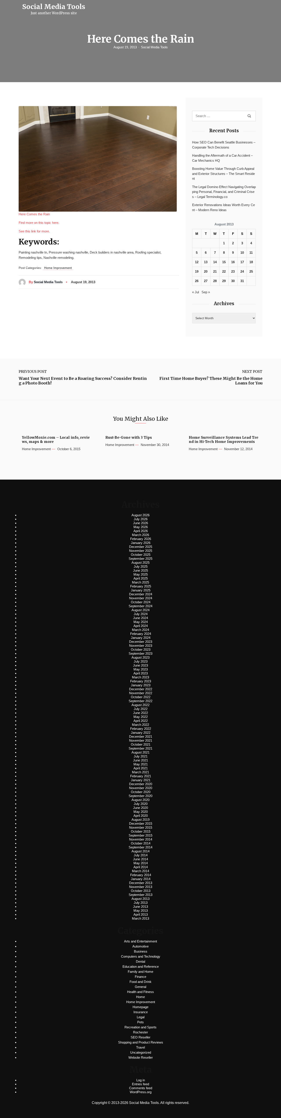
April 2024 (140, 626)
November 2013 (140, 887)
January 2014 (140, 879)
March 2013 (140, 918)
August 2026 (140, 515)
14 (215, 262)
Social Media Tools (154, 47)
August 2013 (140, 899)
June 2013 (140, 906)
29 (224, 281)
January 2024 (140, 638)
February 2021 (140, 776)
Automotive (140, 946)
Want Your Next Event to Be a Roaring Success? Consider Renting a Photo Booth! (83, 381)
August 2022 (140, 705)
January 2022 (140, 732)
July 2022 (141, 709)
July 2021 (141, 756)
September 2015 (140, 835)
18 (251, 262)
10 (242, 252)
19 (196, 271)
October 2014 (140, 843)
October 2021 (140, 744)
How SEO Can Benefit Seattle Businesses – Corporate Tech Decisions (223, 144)
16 (233, 262)
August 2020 (140, 800)
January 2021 (140, 780)
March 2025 (140, 582)
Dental (140, 961)
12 (196, 262)
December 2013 (140, 883)
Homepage (140, 1007)
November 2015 (140, 827)
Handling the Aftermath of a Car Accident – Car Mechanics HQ (222, 158)
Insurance (140, 1012)
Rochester (140, 1032)
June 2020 (140, 808)
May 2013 (140, 910)
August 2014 (140, 851)
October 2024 (140, 602)
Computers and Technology (140, 956)
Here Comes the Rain (34, 214)
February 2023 (140, 681)
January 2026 (140, 543)
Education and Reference (140, 966)
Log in (140, 1080)
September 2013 (140, 895)
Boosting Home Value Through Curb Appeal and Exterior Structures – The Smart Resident (223, 173)
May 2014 (140, 863)
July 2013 (141, 902)
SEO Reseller (140, 1037)
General (140, 987)
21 (215, 271)
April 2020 (140, 815)
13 (205, 262)
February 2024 (140, 634)
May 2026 (140, 527)
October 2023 (140, 649)
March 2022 (140, 725)
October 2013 (140, 891)
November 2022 (140, 693)
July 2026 (141, 519)
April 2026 (140, 531)
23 (233, 271)
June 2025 (140, 570)
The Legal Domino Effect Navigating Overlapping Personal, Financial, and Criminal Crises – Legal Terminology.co (224, 192)
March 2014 (140, 871)
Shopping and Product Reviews (140, 1042)
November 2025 (140, 551)
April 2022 (140, 721)
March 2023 (140, 677)
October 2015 (140, 831)
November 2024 (140, 598)
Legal (140, 1017)
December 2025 (140, 547)
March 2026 (140, 535)
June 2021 (140, 760)
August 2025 (140, 562)
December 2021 (140, 736)
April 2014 (140, 867)
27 (205, 281)
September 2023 (140, 653)
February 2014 (140, 875)
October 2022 (140, 697)
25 (251, 271)
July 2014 (141, 855)
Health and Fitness (140, 992)
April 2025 (140, 578)
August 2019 (140, 819)
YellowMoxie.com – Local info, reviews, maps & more (56, 439)
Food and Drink (140, 982)
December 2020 (140, 784)
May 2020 (140, 812)
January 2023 (140, 685)
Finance (140, 976)
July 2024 (141, 614)
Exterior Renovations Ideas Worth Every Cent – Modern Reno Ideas (223, 207)
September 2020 (140, 796)
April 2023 (140, 673)
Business (140, 951)
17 (242, 262)
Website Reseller (140, 1057)
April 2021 (140, 768)
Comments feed (140, 1088)
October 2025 (140, 554)
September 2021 (140, 748)
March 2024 (140, 630)
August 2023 (140, 657)
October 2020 (140, 792)
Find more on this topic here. (39, 223)
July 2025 (141, 566)
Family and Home (140, 971)
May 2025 (140, 574)
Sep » (206, 292)
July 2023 (141, 661)
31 (242, 281)
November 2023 (140, 645)
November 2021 (140, 740)
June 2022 (140, 713)
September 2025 (140, 558)
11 (251, 252)
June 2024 (140, 618)
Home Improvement (58, 268)
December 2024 (140, 594)
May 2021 (140, 764)
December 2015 (140, 823)
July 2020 (141, 804)
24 (242, 271)
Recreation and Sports (140, 1027)
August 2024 (140, 610)
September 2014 (140, 847)
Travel (140, 1047)
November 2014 (140, 839)
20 (205, 271)
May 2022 (140, 717)
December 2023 (140, 641)
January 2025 (140, 590)
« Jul (195, 292)
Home (140, 997)
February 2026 (140, 539)
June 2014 (140, 859)
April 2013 (140, 914)
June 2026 (140, 523)
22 (224, 271)
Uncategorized (140, 1052)
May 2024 (140, 622)
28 (215, 281)
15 (224, 262)
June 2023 (140, 665)
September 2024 (140, 606)
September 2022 (140, 701)
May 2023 (140, 669)
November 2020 (140, 788)
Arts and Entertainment (140, 941)
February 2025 (140, 586)
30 (233, 281)
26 (196, 281)
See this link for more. (34, 231)
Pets (140, 1022)
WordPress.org (140, 1092)
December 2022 (140, 689)
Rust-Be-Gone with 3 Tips (128, 437)
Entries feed (140, 1084)
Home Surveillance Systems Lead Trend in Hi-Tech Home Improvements (223, 439)
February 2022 (140, 728)
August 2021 (140, 752)
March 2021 (140, 772)
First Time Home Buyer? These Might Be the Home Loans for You (210, 381)
